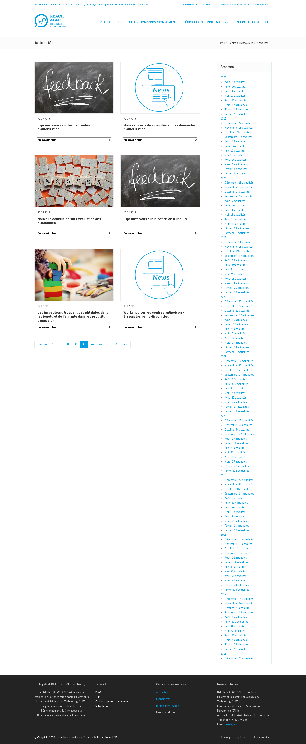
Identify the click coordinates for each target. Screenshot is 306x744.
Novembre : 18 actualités (239, 187)
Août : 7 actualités (235, 201)
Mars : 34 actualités (236, 283)
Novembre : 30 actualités (239, 425)
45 (100, 344)
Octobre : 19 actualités (238, 132)
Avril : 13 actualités (235, 219)
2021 (223, 356)
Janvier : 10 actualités (237, 114)
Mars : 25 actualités (236, 342)
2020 (223, 416)
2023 (223, 237)
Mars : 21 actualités (236, 521)
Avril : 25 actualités (235, 397)
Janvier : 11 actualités (237, 233)
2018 (223, 535)
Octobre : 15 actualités (238, 370)
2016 (223, 653)
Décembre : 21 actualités (239, 182)
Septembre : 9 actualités (239, 137)
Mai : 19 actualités (235, 512)
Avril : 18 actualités (235, 278)
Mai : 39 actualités (235, 571)
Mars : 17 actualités (236, 224)
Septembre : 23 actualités (239, 374)
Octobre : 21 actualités (238, 310)
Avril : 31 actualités (235, 576)
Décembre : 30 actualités (239, 301)
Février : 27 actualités (237, 466)
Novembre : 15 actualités (239, 246)
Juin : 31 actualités (235, 269)
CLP (119, 22)
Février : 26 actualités (237, 644)
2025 (223, 118)
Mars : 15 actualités (236, 164)
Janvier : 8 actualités (236, 173)
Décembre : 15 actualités (239, 539)
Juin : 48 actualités (235, 626)
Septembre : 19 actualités (239, 612)
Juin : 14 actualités (235, 507)
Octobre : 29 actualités (238, 251)
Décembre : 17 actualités (239, 361)
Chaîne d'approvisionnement (153, 22)
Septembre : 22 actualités (239, 315)
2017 (223, 594)
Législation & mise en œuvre (207, 22)
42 (76, 344)
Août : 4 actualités (235, 82)
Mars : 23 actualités (236, 402)
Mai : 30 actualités (235, 452)
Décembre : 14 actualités (239, 599)
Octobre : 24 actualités (238, 608)
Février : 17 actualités (237, 406)
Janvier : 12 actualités (237, 292)
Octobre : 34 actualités (238, 429)
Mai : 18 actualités (235, 214)
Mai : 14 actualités (235, 155)
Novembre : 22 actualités (239, 306)
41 (67, 344)
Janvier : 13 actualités (237, 530)
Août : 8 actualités (235, 498)
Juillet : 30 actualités (236, 384)
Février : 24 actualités (237, 347)
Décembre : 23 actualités (239, 658)
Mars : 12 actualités (236, 105)
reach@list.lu (233, 724)
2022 (223, 297)
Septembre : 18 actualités (239, 493)
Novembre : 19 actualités (239, 544)
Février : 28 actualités (237, 288)
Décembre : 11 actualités (239, 242)
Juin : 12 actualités (235, 150)
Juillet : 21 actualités (236, 621)
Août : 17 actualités (236, 379)
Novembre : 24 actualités (239, 603)
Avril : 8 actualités (235, 516)
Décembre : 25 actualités (239, 420)
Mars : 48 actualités (236, 580)
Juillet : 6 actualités (236, 86)
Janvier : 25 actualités (237, 589)
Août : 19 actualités (236, 260)
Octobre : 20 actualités (238, 489)
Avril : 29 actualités (235, 457)
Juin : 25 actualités (235, 329)
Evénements (163, 699)
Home (221, 43)
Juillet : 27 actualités (236, 324)
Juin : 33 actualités (235, 567)
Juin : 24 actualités (235, 448)
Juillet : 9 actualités (236, 265)
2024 (223, 178)
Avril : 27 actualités (235, 338)
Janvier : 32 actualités (237, 411)
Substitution (248, 22)
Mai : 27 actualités (235, 631)
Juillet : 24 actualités (236, 562)
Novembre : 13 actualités (239, 128)
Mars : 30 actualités (236, 640)
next (125, 344)
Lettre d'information (167, 705)
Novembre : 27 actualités (239, 365)
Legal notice (242, 737)
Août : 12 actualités (236, 557)
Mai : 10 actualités (235, 95)
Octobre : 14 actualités (238, 192)
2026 (223, 77)
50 (115, 344)
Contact (208, 4)
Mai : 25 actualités (235, 274)
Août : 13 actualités (236, 141)
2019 (223, 475)
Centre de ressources (241, 43)
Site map (225, 737)
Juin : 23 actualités (235, 388)
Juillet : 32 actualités (236, 443)
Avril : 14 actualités (235, 160)
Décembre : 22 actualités (239, 123)
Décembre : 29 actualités (239, 480)
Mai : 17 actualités (235, 333)
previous (42, 344)
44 (92, 344)
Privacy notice (262, 737)
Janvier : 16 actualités (237, 471)
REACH (105, 22)
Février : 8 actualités (236, 169)
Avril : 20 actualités (235, 100)
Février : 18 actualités (237, 228)
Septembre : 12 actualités (239, 256)
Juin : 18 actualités (235, 91)
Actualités (162, 692)
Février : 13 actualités (237, 109)
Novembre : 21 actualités (239, 484)
